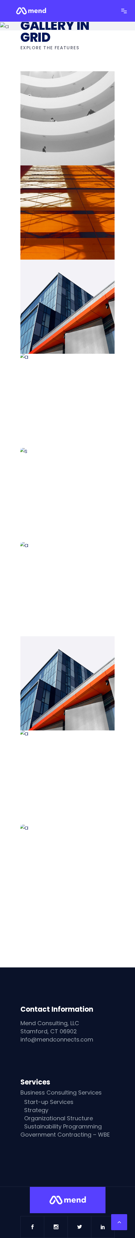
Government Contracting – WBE (65, 1135)
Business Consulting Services (61, 1093)
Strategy (36, 1110)
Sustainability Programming (63, 1126)
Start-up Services (48, 1102)
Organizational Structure (58, 1118)
